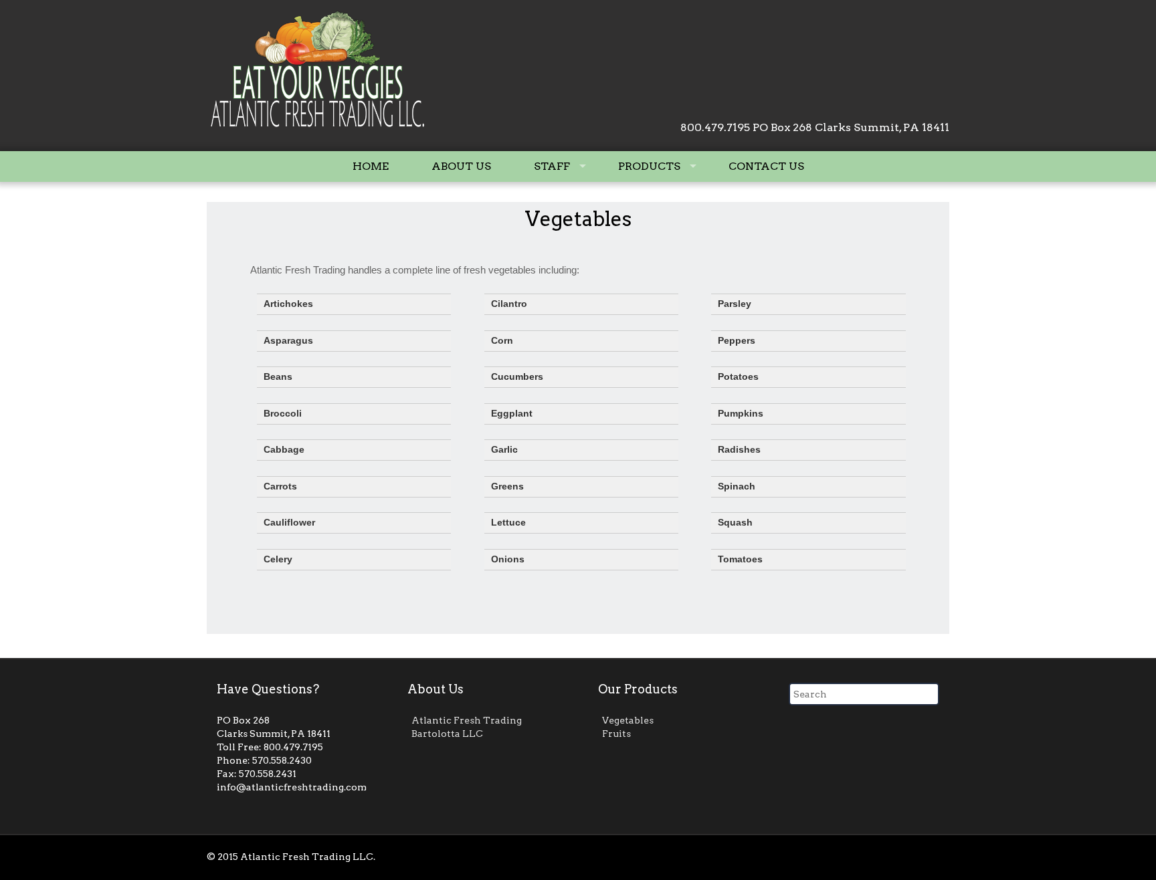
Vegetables (578, 219)
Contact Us (766, 166)
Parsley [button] (734, 304)
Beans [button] (278, 377)
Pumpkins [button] (740, 414)
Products (649, 166)
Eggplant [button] (512, 414)
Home (371, 166)
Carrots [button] (280, 486)
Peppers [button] (736, 341)
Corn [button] (502, 341)
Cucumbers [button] (517, 377)
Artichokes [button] (288, 304)
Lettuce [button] (508, 523)
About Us (461, 166)
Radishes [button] (739, 450)
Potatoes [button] (738, 377)
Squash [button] (735, 523)
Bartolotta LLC (447, 733)
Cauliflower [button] (289, 523)
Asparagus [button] (288, 341)
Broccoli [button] (283, 414)
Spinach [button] (736, 486)
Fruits (616, 733)
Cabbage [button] (284, 450)
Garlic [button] (504, 450)
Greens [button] (507, 486)
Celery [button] (278, 559)
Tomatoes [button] (740, 559)
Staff (552, 166)
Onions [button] (507, 559)
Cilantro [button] (509, 304)
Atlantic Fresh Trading (466, 720)
